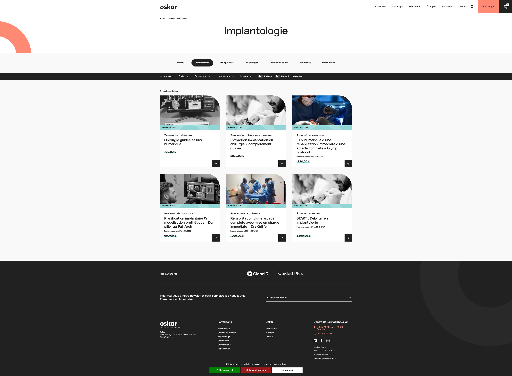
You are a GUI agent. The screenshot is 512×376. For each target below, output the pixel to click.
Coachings (397, 7)
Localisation (223, 76)
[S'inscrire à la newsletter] (350, 298)
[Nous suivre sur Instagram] (328, 341)
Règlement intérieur (321, 355)
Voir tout (180, 63)
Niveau (244, 76)
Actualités (447, 7)
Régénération (328, 63)
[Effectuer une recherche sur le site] (472, 7)
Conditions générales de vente (324, 358)
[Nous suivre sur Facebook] (321, 341)
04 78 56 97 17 (324, 334)
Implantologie (202, 63)
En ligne (268, 76)
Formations (380, 7)
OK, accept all (225, 370)
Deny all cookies (257, 370)
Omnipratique (227, 63)
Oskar (269, 322)
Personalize (287, 370)
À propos (431, 7)
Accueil (162, 18)
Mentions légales (320, 347)
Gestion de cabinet (278, 63)
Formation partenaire (291, 76)
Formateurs (414, 7)
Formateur (200, 76)
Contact (463, 7)
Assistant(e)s (251, 63)
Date (181, 76)
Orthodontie (305, 63)
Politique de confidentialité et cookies (327, 351)
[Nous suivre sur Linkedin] (315, 341)
